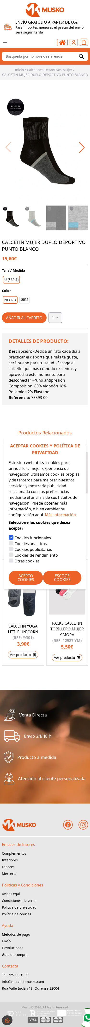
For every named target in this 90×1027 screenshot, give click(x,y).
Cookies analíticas (30, 543)
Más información (60, 514)
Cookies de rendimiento (36, 555)
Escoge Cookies (62, 577)
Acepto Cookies (26, 577)
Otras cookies (27, 561)
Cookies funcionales (32, 538)
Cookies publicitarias (33, 549)
